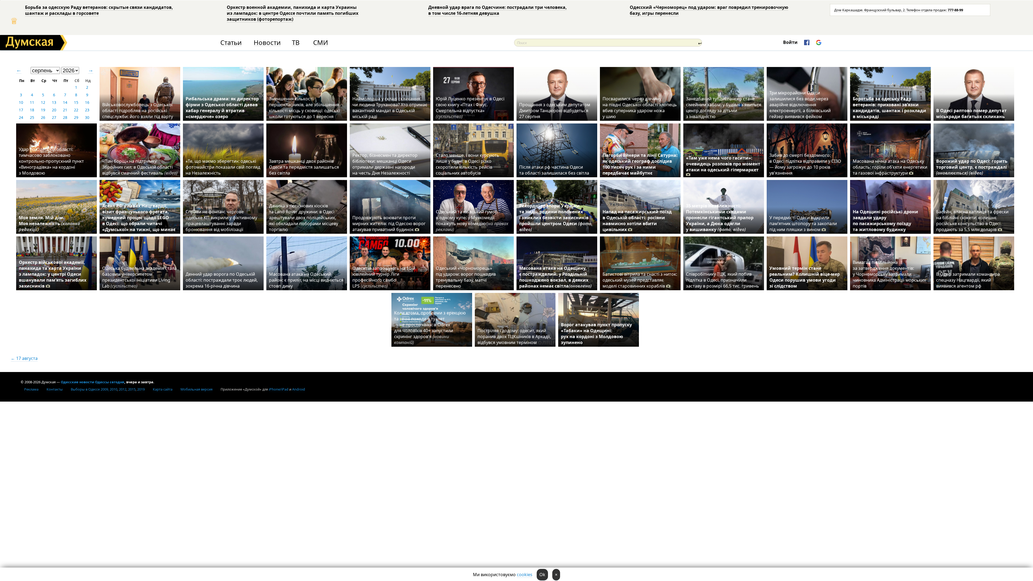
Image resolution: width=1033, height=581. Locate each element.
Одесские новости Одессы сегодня (92, 382)
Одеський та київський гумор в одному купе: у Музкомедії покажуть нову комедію (472, 220)
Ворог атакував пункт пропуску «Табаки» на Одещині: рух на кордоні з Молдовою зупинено (596, 333)
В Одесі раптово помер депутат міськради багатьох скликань (971, 113)
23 (87, 109)
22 (76, 109)
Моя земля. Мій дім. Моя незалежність (49, 223)
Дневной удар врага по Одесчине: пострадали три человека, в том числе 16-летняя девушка (497, 10)
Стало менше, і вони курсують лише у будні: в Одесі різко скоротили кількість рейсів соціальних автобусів (467, 164)
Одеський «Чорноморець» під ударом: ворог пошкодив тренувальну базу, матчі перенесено (466, 277)
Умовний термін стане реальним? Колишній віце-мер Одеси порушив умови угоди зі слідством (804, 277)
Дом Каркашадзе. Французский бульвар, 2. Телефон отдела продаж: (898, 10)
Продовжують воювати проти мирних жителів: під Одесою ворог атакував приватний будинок (389, 223)
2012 (122, 389)
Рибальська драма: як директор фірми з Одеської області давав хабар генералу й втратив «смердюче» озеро (222, 107)
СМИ (320, 42)
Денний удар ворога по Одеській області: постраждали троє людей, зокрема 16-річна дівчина (222, 280)
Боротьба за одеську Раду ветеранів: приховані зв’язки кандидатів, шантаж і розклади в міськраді (889, 107)
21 (65, 109)
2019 (141, 389)
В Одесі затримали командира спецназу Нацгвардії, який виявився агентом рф (968, 280)
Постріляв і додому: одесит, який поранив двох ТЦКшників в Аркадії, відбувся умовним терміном (514, 336)
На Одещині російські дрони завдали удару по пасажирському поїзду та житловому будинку (885, 220)
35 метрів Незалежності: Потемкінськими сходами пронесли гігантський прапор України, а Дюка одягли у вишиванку (719, 217)
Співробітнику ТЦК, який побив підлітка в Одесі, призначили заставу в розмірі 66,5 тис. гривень (722, 280)
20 (54, 109)
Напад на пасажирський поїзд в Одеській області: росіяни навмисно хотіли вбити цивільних (637, 220)
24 (21, 117)
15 (76, 102)
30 (87, 117)
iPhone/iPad (278, 389)
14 (65, 102)
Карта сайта (162, 389)
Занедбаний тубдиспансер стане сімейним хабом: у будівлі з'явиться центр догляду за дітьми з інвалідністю (723, 107)
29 (76, 117)
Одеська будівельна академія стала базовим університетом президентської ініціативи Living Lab (139, 277)
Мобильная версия (197, 389)
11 (32, 102)
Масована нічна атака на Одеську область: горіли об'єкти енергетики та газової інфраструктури (890, 167)
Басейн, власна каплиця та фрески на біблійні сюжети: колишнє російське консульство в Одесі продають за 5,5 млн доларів (972, 220)
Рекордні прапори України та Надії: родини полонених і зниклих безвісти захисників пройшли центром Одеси (556, 217)
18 (32, 109)
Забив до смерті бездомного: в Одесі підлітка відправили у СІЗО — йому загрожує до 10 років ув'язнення (805, 164)
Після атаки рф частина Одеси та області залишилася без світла (554, 170)
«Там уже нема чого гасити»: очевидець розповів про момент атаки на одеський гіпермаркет (723, 164)
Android (298, 389)
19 (43, 109)
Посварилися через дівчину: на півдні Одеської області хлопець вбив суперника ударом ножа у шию (640, 107)
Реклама (31, 389)
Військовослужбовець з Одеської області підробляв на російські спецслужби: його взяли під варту (137, 110)
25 (32, 117)
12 (43, 102)
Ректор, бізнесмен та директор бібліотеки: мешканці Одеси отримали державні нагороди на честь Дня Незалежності (385, 164)
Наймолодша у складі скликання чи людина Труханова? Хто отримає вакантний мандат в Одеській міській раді (389, 107)
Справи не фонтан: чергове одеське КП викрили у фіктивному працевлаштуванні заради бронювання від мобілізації (221, 220)
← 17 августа (24, 358)
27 (54, 117)
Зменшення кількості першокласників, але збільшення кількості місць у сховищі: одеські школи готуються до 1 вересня (304, 107)
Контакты (55, 389)
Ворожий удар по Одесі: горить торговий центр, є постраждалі (971, 167)
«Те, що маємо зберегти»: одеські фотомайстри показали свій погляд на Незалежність (223, 167)
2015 (132, 389)
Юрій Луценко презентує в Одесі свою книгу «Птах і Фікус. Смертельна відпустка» (470, 107)
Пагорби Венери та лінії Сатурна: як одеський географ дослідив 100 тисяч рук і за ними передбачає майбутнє (640, 164)
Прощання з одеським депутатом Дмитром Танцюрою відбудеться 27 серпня (554, 110)
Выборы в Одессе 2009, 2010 (94, 389)
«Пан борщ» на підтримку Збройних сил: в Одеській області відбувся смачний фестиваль (140, 167)
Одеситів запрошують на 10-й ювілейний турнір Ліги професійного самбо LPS (383, 277)
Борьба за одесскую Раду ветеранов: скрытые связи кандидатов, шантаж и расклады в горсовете (99, 10)
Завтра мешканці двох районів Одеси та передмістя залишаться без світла (304, 167)
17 (21, 109)
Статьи (231, 42)
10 (21, 102)
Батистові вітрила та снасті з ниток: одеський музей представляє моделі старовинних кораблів (640, 280)
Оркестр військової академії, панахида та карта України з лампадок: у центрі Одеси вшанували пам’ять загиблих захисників (52, 274)
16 (87, 102)
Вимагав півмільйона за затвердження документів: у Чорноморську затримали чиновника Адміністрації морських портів (889, 274)
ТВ (296, 42)
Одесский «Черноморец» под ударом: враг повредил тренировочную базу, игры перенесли (709, 10)
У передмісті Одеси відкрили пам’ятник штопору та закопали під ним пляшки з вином (803, 223)
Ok (542, 575)
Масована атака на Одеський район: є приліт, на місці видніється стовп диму (306, 280)
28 (65, 117)
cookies (524, 575)
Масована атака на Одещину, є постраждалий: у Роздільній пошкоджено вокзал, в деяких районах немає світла (555, 277)
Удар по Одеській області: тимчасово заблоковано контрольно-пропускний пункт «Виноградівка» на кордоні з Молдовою (51, 161)
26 (43, 117)
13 (54, 102)
